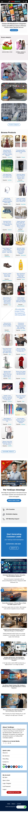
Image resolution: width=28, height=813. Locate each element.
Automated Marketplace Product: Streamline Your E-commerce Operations (14, 575)
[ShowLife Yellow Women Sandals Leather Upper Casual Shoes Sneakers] (21, 239)
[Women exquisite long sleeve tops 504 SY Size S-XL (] (21, 340)
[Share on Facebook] (6, 766)
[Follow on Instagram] (5, 743)
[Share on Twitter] (11, 766)
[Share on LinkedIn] (19, 766)
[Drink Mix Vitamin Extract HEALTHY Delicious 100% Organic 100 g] (21, 166)
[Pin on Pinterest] (16, 766)
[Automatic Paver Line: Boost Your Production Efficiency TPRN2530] (7, 213)
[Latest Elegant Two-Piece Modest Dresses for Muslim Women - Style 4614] (7, 239)
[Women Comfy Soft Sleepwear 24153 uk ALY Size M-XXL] (7, 433)
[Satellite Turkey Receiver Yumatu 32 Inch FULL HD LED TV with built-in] (7, 387)
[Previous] (1, 47)
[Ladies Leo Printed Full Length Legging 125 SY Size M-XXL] (21, 190)
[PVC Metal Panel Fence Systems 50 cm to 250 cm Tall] (7, 166)
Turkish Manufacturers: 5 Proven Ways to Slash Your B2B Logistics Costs (14, 604)
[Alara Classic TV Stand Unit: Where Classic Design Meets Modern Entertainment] (7, 289)
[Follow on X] (6, 743)
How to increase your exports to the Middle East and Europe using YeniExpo (14, 710)
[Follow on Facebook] (3, 743)
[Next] (27, 47)
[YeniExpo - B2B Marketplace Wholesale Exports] (14, 1)
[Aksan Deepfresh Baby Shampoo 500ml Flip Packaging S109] (21, 265)
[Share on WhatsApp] (4, 766)
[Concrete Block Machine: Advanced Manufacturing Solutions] (21, 410)
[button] (2, 2)
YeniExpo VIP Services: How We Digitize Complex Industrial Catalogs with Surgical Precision (14, 659)
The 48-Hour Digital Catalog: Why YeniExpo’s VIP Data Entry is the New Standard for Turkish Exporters (14, 686)
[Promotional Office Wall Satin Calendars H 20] (21, 141)
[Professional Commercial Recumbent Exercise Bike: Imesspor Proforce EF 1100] (21, 314)
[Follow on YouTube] (10, 743)
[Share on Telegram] (21, 766)
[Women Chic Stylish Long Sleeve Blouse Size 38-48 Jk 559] (21, 363)
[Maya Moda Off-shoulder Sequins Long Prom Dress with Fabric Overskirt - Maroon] (7, 141)
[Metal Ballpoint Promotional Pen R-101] (7, 410)
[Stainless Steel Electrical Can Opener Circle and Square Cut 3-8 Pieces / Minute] (7, 363)
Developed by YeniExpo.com (15, 806)
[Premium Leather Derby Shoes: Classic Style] (7, 265)
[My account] (26, 1)
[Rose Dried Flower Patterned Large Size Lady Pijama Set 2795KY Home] (7, 340)
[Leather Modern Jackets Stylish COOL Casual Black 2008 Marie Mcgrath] (21, 289)
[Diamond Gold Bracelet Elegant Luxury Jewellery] (7, 314)
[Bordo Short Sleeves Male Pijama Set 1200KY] (21, 387)
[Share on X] (9, 766)
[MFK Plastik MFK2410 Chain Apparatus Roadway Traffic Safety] (7, 190)
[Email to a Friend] (14, 766)
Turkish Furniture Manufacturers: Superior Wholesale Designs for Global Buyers (14, 630)
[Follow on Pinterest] (8, 743)
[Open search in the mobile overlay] (23, 1)
